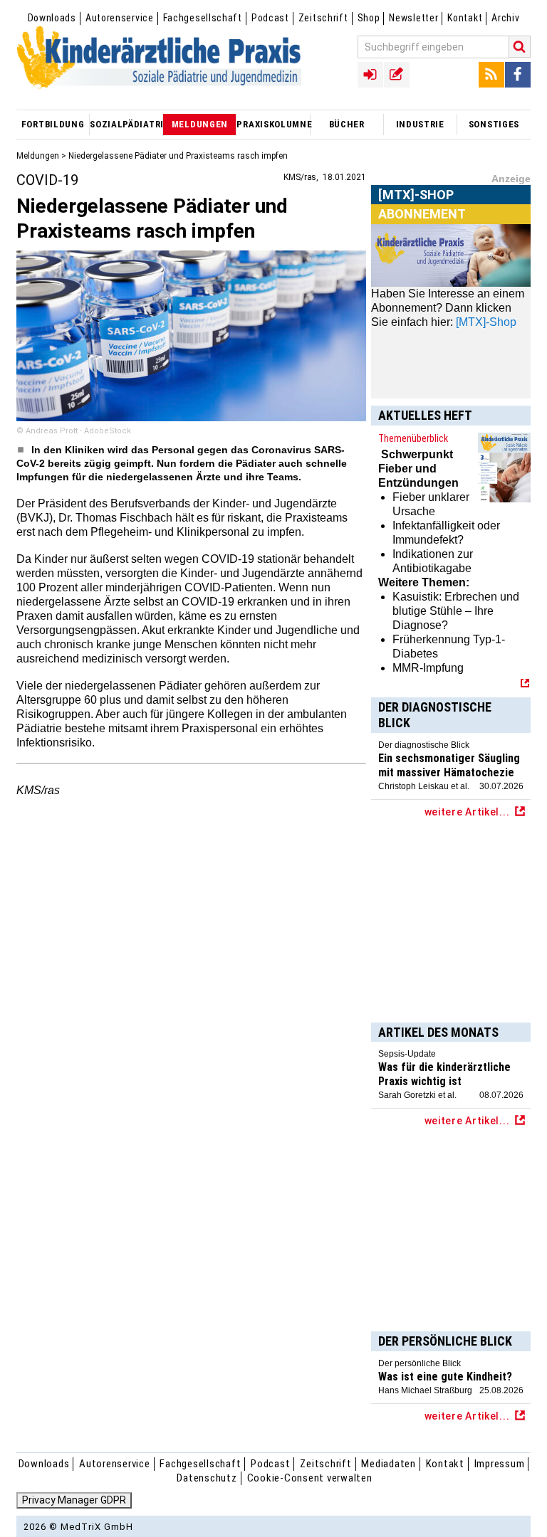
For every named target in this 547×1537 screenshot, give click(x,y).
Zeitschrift (323, 17)
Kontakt (464, 17)
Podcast (270, 17)
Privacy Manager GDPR (74, 1500)
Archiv (505, 17)
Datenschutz (206, 1478)
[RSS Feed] (491, 75)
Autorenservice (119, 17)
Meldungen (37, 156)
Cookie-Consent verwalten (310, 1478)
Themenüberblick (413, 438)
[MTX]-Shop (416, 212)
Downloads (52, 17)
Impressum (499, 1463)
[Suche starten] (520, 47)
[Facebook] (518, 75)
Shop (369, 17)
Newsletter (413, 17)
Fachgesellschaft (202, 17)
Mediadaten (388, 1463)
